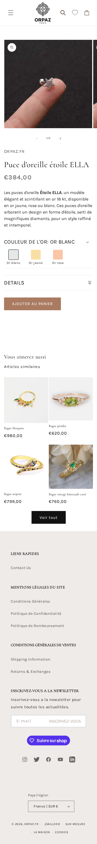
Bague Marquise (14, 428)
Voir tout (49, 517)
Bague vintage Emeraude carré (67, 494)
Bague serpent (13, 494)
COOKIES (61, 832)
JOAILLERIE (52, 824)
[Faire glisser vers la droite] (60, 138)
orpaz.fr (31, 824)
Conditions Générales (30, 601)
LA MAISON (42, 832)
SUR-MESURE (75, 824)
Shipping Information (30, 659)
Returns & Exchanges (30, 671)
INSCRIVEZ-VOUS (65, 721)
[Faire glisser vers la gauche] (37, 138)
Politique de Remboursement (37, 625)
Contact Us (21, 567)
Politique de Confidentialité (36, 613)
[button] (11, 13)
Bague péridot (57, 426)
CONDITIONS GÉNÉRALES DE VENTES (43, 645)
